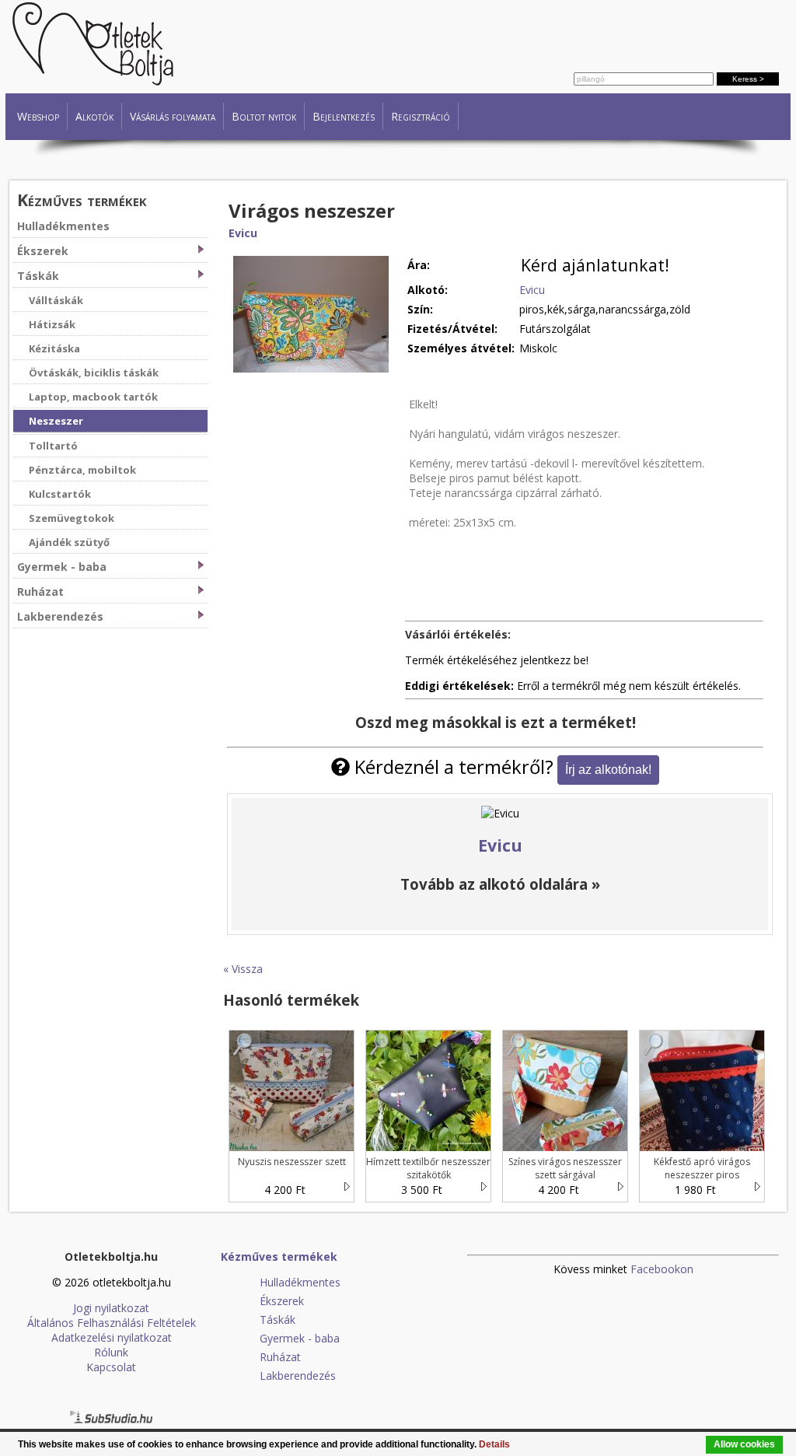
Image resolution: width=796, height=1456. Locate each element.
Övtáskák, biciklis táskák (94, 373)
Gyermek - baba (61, 566)
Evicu (243, 233)
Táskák (38, 275)
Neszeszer (56, 421)
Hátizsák (52, 324)
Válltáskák (56, 300)
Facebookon (661, 1269)
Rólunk (111, 1352)
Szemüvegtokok (71, 518)
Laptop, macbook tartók (93, 397)
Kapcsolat (111, 1367)
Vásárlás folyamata (172, 116)
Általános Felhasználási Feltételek (111, 1322)
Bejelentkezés (343, 116)
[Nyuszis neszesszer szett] (243, 1052)
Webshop (38, 116)
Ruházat (40, 591)
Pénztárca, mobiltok (82, 470)
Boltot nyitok (264, 116)
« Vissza (243, 968)
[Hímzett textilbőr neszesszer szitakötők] (380, 1052)
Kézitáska (54, 348)
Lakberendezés (60, 616)
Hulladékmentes (63, 226)
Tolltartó (53, 446)
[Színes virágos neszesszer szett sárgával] (517, 1052)
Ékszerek (42, 250)
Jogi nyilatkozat (111, 1307)
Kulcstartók (60, 494)
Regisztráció (420, 116)
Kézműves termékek (82, 199)
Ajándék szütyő (69, 542)
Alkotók (94, 116)
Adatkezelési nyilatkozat (111, 1337)
